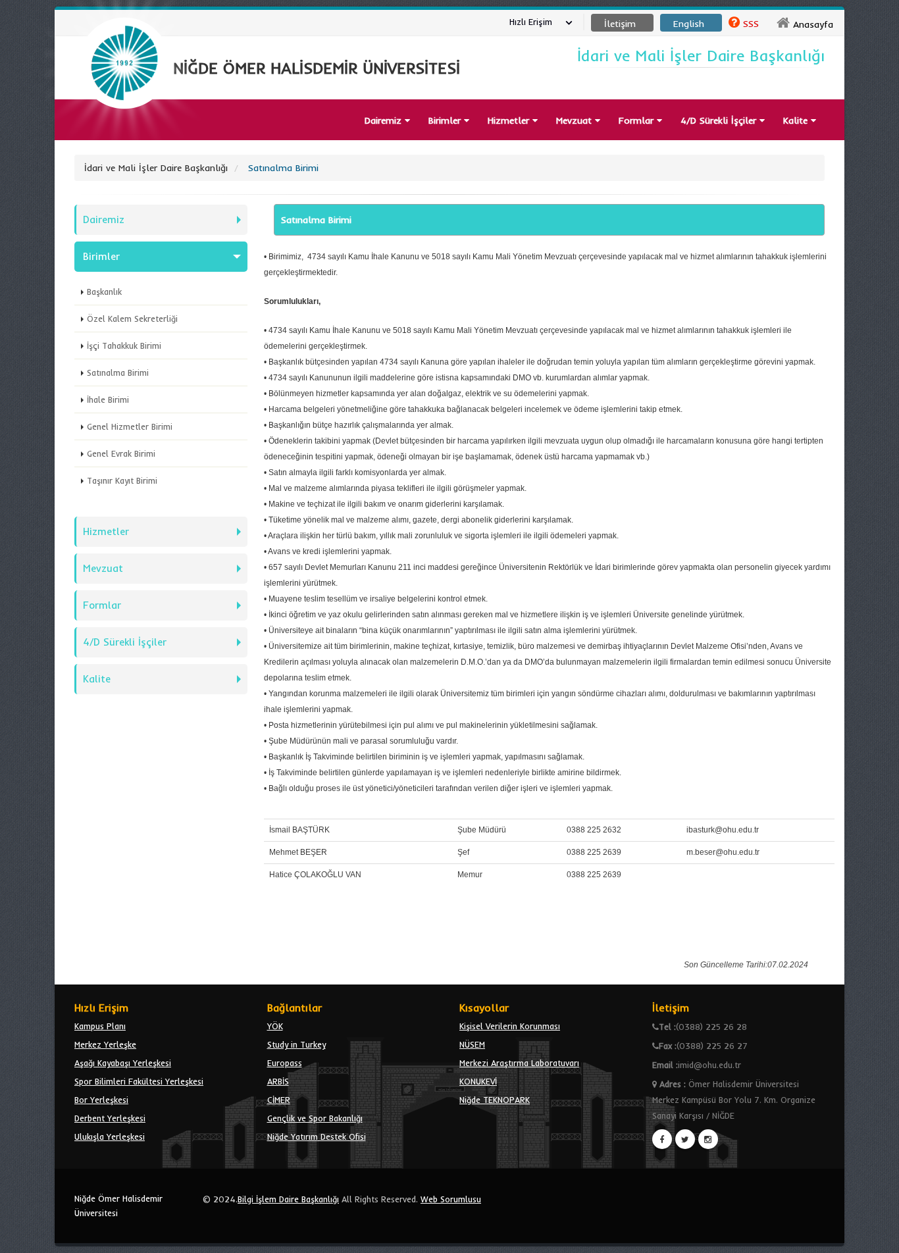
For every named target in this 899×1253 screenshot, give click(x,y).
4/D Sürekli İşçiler (125, 642)
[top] (876, 1237)
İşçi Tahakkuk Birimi (124, 345)
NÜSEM (472, 1044)
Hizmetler (510, 120)
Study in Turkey (296, 1044)
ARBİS (278, 1081)
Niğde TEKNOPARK (494, 1099)
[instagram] (708, 1139)
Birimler (446, 120)
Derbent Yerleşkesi (109, 1118)
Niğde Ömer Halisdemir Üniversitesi (118, 1205)
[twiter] (685, 1139)
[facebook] (662, 1139)
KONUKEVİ (478, 1081)
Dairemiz (385, 120)
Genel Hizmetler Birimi (129, 426)
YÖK (275, 1026)
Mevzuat (575, 120)
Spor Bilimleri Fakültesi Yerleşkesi (138, 1081)
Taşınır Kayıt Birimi (122, 480)
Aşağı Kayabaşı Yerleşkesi (122, 1063)
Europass (284, 1063)
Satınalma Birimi (118, 372)
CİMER (278, 1099)
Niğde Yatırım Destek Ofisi (316, 1136)
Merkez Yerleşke (105, 1044)
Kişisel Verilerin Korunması (509, 1026)
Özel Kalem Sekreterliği (132, 318)
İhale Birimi (108, 399)
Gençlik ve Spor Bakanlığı (315, 1118)
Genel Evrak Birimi (121, 453)
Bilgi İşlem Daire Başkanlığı (288, 1199)
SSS (751, 24)
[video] (124, 139)
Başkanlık (104, 291)
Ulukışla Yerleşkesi (109, 1136)
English (688, 24)
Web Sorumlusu (451, 1199)
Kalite (797, 120)
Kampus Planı (100, 1026)
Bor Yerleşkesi (101, 1099)
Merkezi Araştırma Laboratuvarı (519, 1063)
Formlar (638, 120)
